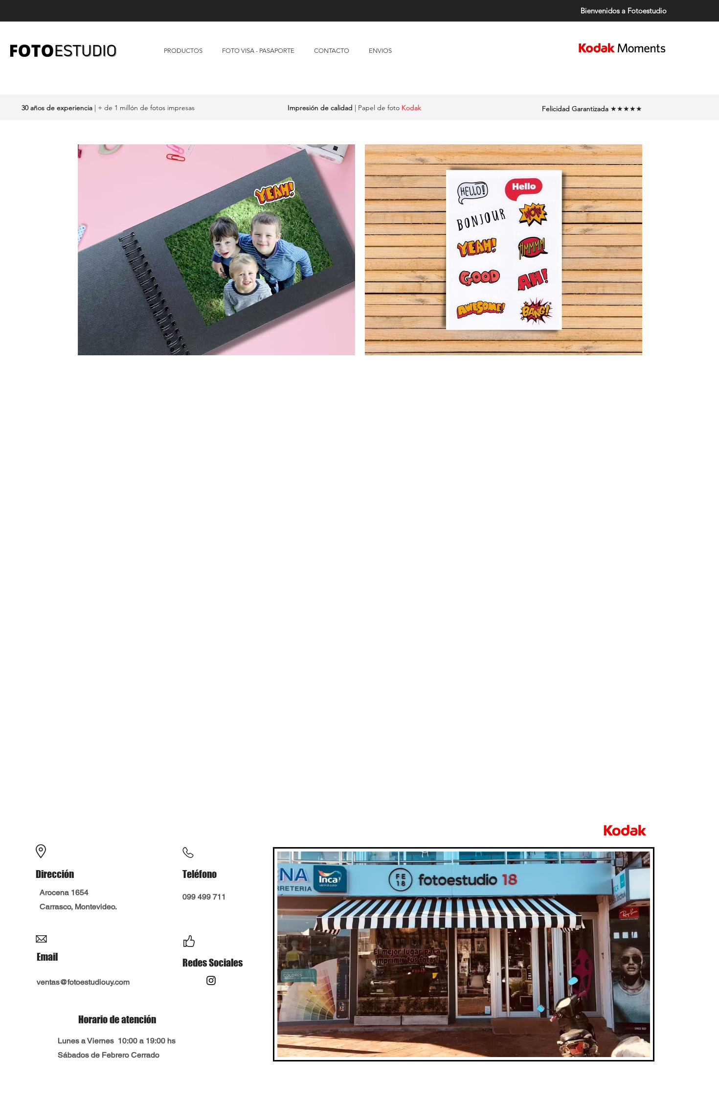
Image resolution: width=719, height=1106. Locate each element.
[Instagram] (211, 980)
